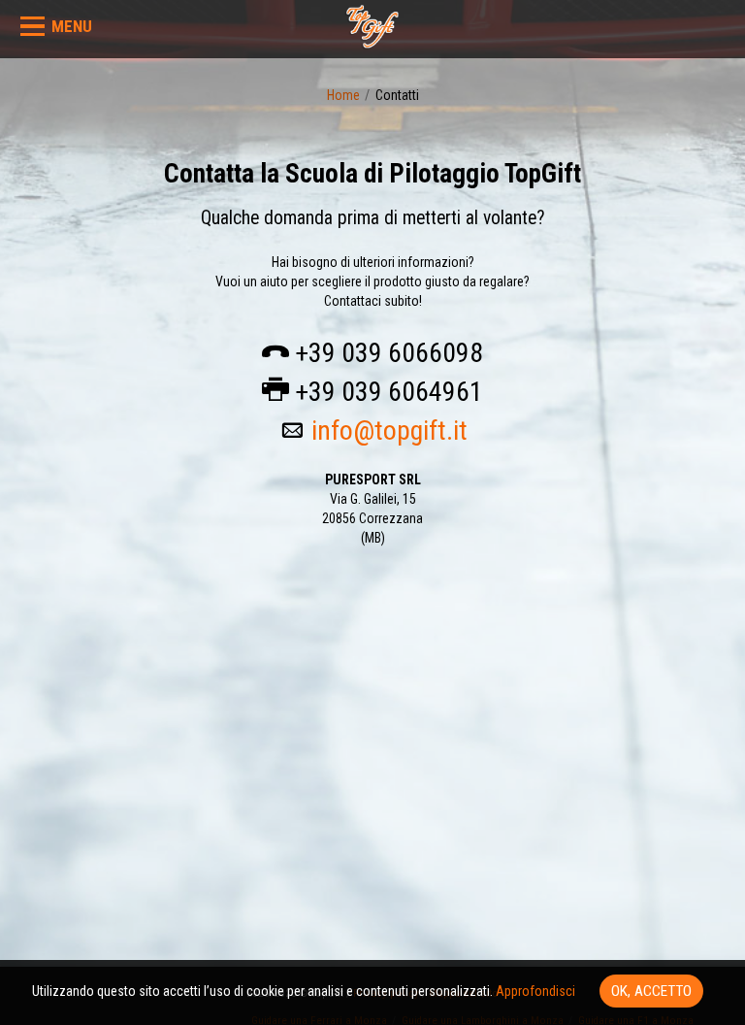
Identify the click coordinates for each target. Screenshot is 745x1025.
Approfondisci (535, 991)
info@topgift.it (389, 430)
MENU (71, 26)
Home (343, 95)
